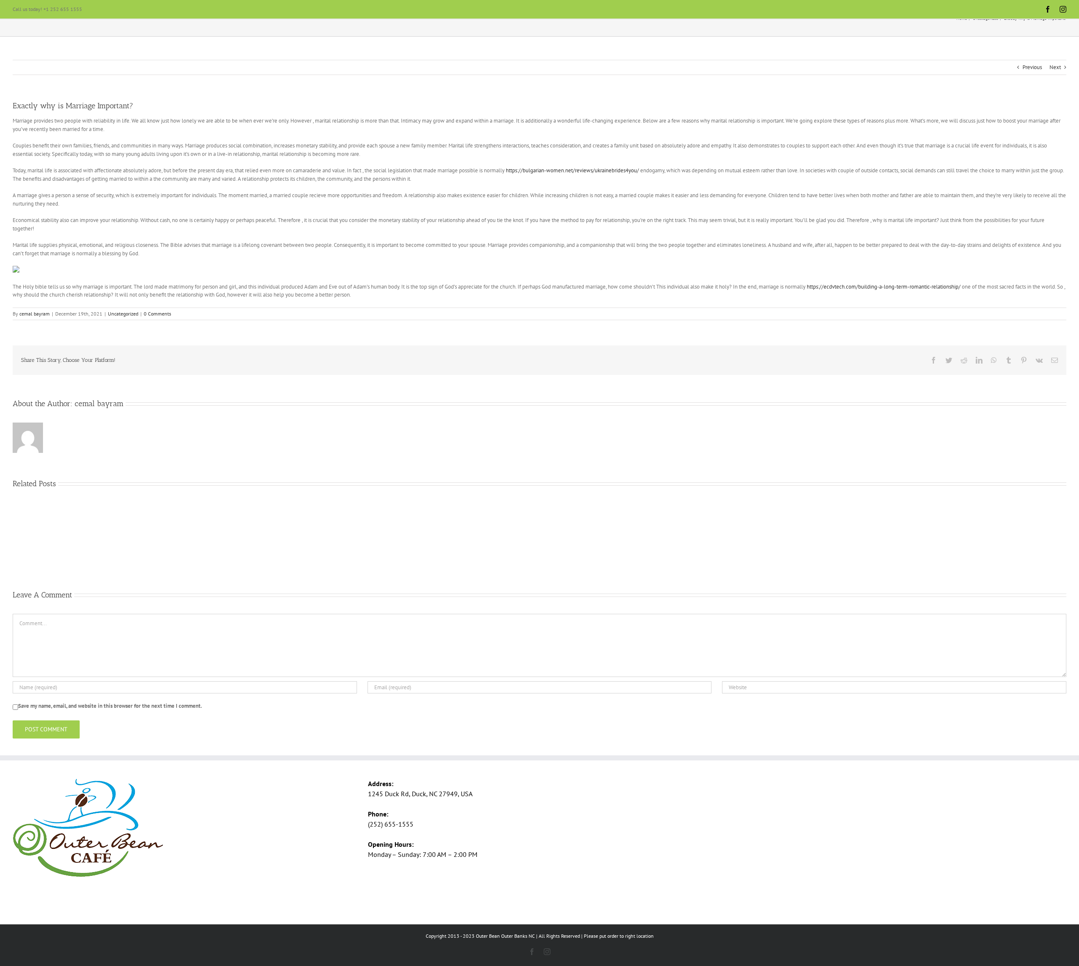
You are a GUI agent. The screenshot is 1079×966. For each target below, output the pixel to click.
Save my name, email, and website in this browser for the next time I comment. (110, 705)
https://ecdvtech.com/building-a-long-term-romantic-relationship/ (884, 286)
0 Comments (157, 313)
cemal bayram (34, 313)
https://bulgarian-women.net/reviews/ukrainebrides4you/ (572, 170)
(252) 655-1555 (390, 824)
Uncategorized (123, 313)
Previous (1032, 67)
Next (1055, 67)
